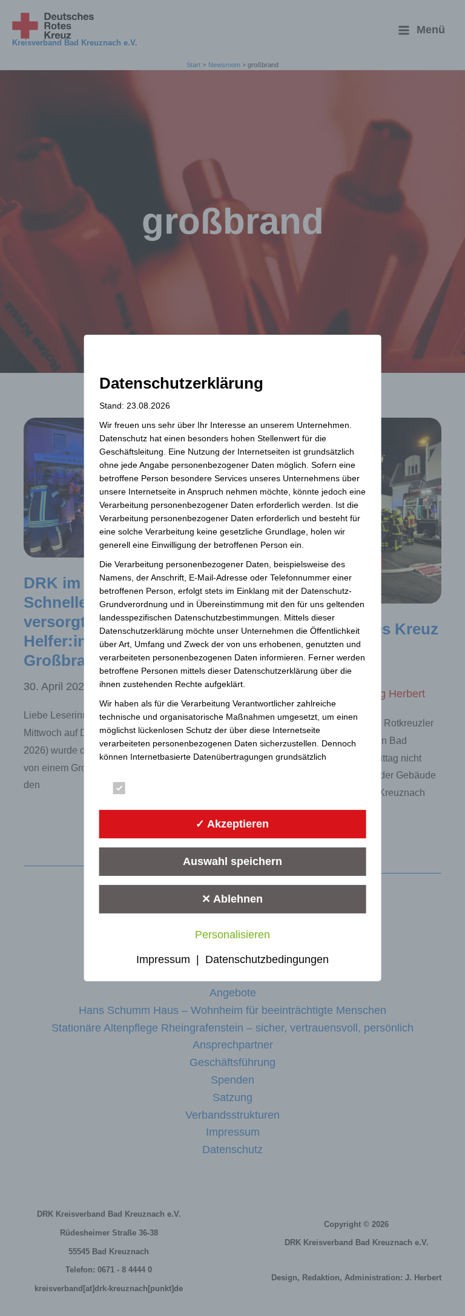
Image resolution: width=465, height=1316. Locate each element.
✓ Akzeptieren (232, 824)
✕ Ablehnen (232, 899)
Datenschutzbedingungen (267, 959)
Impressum (163, 959)
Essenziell (154, 790)
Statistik (288, 790)
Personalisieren (232, 935)
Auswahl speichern (232, 861)
